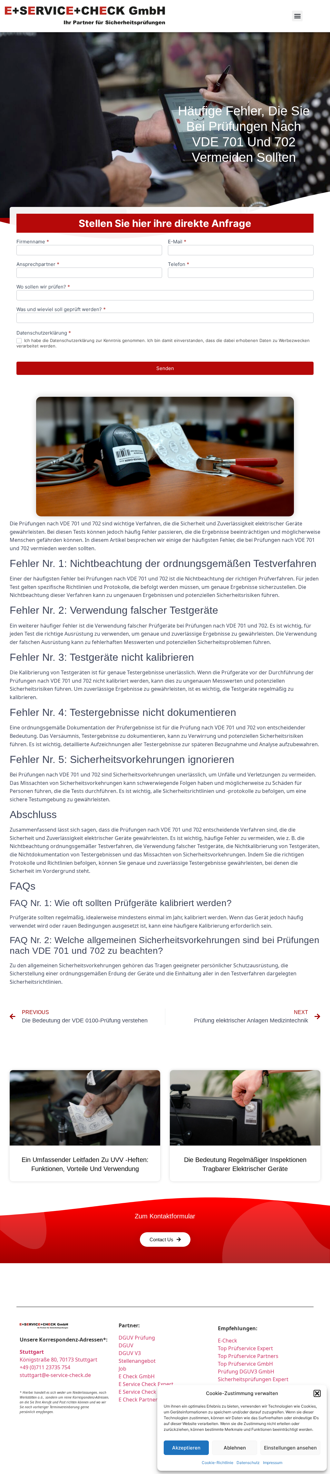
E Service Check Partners (149, 1391)
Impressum (272, 1462)
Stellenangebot (137, 1360)
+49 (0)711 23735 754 (45, 1367)
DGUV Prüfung (137, 1337)
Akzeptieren (186, 1448)
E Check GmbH (137, 1376)
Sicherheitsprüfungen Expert (253, 1379)
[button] (317, 1393)
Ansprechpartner (37, 264)
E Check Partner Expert (147, 1399)
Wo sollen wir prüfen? (43, 287)
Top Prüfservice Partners (248, 1356)
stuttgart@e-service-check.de (55, 1375)
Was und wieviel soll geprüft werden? (61, 309)
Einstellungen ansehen (290, 1448)
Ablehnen (235, 1448)
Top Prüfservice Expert (245, 1348)
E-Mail (177, 242)
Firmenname (32, 242)
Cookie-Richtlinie (217, 1462)
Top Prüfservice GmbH (245, 1363)
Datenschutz (248, 1462)
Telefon (178, 264)
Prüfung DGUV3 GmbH (246, 1371)
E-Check (227, 1340)
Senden (165, 368)
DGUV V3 (130, 1353)
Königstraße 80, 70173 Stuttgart (58, 1359)
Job (122, 1368)
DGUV (126, 1345)
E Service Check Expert (147, 1384)
